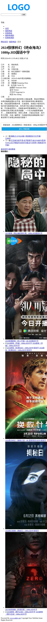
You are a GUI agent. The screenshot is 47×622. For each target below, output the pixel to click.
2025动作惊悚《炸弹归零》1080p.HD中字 (21, 610)
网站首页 (4, 42)
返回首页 (4, 149)
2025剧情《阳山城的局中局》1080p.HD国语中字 (23, 233)
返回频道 (11, 149)
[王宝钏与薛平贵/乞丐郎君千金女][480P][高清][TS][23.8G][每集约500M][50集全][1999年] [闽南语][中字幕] (25, 142)
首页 (7, 28)
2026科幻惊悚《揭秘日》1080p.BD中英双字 (22, 531)
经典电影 (8, 33)
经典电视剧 (9, 38)
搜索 (23, 14)
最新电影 (8, 31)
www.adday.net (15, 618)
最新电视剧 (9, 35)
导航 (2, 22)
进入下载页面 (24, 129)
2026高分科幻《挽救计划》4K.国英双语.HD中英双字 (25, 440)
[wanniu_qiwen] (18, 12)
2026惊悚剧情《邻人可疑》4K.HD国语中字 (21, 341)
